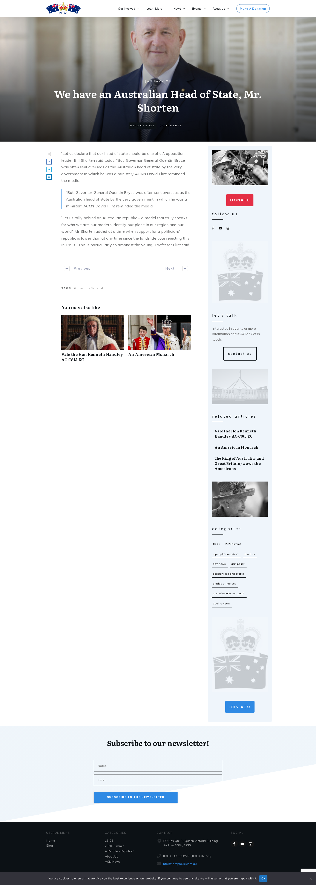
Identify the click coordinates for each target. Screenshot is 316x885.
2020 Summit (233, 543)
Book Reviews (221, 603)
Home (50, 841)
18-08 (216, 543)
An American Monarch (159, 341)
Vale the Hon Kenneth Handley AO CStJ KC (92, 341)
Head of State (142, 125)
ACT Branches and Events (228, 573)
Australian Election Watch (228, 593)
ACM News (219, 563)
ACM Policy (237, 563)
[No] (310, 878)
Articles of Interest (224, 583)
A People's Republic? (225, 554)
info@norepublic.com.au (180, 864)
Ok (263, 878)
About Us (249, 554)
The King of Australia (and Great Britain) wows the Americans (240, 463)
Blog (49, 845)
